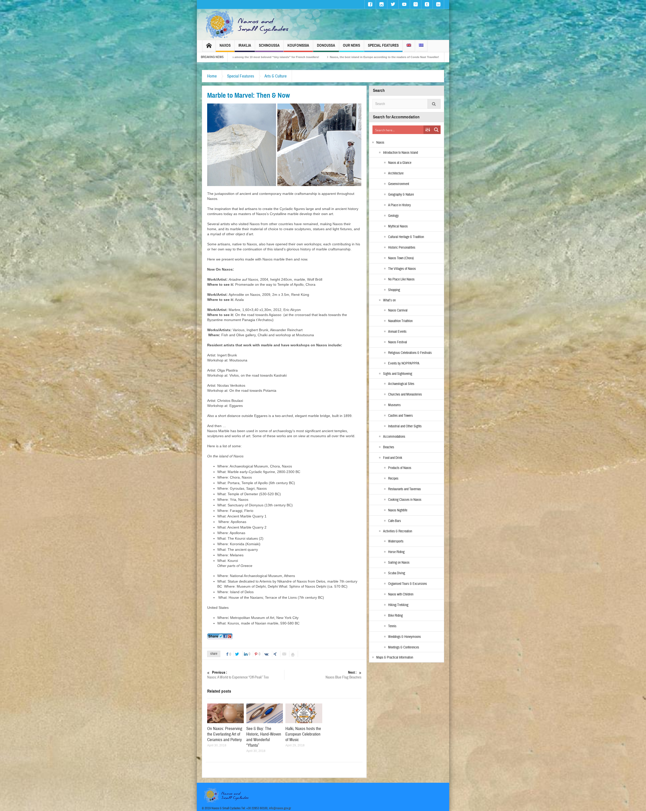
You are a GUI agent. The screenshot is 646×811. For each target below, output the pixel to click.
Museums (394, 405)
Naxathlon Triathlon (400, 321)
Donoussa (326, 45)
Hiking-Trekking (398, 605)
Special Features (383, 45)
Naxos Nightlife (397, 510)
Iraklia (244, 45)
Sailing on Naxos (399, 562)
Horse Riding (396, 552)
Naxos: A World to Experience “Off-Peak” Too (238, 675)
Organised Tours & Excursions (407, 584)
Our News (351, 45)
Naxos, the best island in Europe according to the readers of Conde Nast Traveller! (259, 57)
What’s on (389, 300)
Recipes (393, 478)
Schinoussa (269, 45)
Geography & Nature (401, 194)
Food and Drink (392, 458)
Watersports (395, 541)
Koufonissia (298, 45)
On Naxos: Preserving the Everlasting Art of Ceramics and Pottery (224, 734)
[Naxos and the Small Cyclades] (247, 24)
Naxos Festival (397, 342)
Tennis (392, 626)
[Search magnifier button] (436, 129)
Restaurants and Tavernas (404, 489)
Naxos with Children (400, 594)
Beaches (388, 447)
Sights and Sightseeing (397, 374)
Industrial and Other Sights (405, 426)
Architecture (395, 173)
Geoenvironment (398, 184)
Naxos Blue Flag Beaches (343, 675)
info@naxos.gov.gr (280, 808)
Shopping (394, 290)
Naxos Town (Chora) (401, 258)
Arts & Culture (275, 76)
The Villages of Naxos (402, 269)
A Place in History (399, 205)
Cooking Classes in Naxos (404, 500)
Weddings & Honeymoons (404, 637)
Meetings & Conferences (403, 647)
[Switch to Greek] (421, 46)
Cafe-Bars (394, 521)
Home (212, 76)
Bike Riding (395, 615)
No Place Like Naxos (401, 279)
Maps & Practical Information (394, 657)
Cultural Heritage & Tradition (406, 237)
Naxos (225, 45)
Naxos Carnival (398, 310)
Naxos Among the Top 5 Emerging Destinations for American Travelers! (372, 57)
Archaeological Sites (401, 384)
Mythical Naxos (398, 226)
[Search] (434, 104)
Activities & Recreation (397, 531)
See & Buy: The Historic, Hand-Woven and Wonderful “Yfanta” (263, 737)
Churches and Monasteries (405, 394)
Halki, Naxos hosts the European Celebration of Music (303, 734)
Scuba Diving (396, 573)
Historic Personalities (401, 247)
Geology (393, 216)
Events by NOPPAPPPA (403, 363)
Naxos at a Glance (399, 163)
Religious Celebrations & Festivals (410, 353)
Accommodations (394, 436)
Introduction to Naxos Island (400, 152)
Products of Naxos (399, 468)
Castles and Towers (400, 415)
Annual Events (397, 331)
